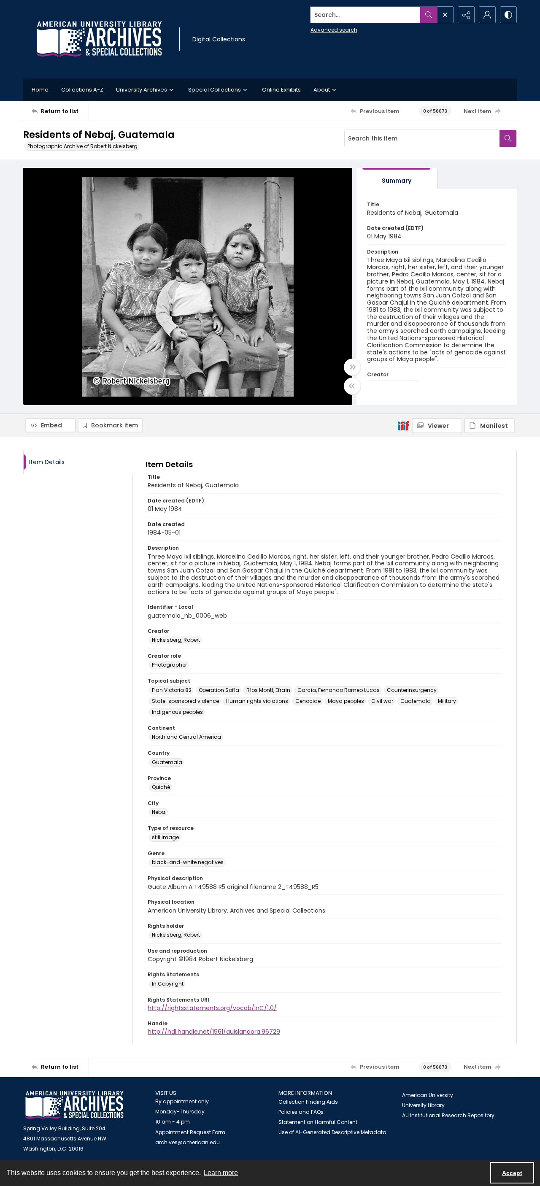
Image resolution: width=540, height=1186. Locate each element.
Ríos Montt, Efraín (268, 690)
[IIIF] (403, 425)
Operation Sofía (219, 690)
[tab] (396, 178)
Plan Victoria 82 (172, 690)
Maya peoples (346, 701)
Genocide (308, 701)
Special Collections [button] (214, 90)
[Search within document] (508, 138)
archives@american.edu (187, 1142)
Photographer (169, 664)
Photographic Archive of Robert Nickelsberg (82, 146)
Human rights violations (257, 701)
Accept (512, 1173)
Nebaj (159, 812)
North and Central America (186, 736)
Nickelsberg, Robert (176, 639)
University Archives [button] (141, 90)
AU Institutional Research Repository (448, 1115)
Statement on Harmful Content (317, 1122)
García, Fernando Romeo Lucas (338, 690)
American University (427, 1095)
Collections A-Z (82, 90)
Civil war (382, 701)
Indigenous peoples (177, 712)
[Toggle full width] (352, 367)
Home (40, 90)
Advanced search (333, 29)
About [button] (321, 90)
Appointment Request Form (190, 1132)
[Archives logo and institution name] (99, 39)
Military (447, 701)
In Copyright (168, 983)
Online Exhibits (281, 90)
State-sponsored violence (185, 701)
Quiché (161, 787)
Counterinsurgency (412, 690)
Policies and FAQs (301, 1112)
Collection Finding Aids (308, 1101)
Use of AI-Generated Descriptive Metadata (332, 1132)
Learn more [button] (221, 1172)
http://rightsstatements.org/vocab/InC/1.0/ (212, 1008)
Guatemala (415, 701)
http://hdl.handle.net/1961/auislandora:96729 (214, 1031)
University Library (423, 1105)
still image (165, 837)
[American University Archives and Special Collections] (74, 1105)
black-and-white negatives (188, 862)
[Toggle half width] (352, 386)
